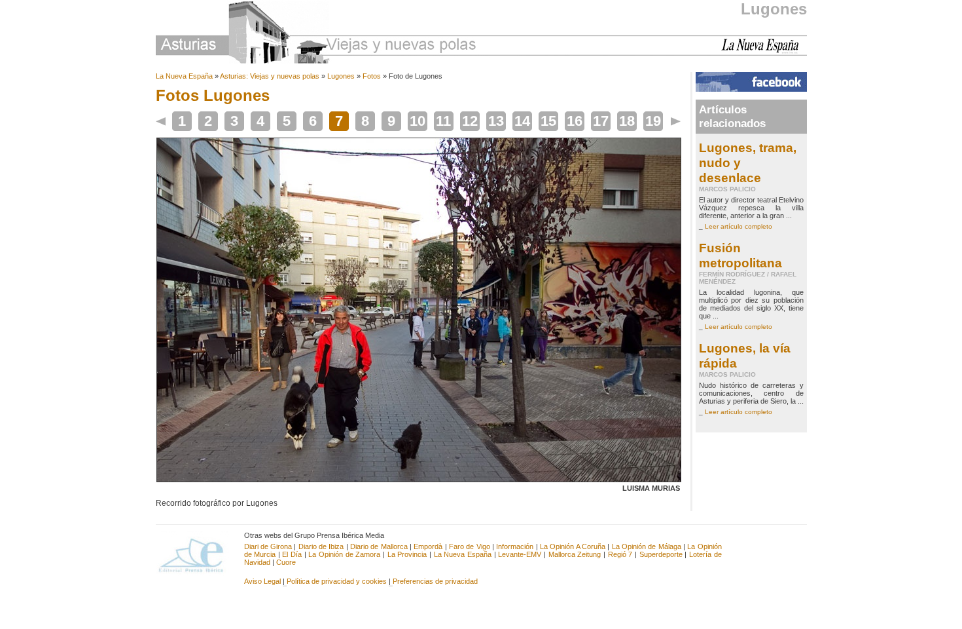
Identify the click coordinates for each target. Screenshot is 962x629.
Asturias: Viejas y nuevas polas (269, 76)
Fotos (372, 76)
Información (514, 546)
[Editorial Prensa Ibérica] (197, 554)
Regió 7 (620, 554)
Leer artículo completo (738, 226)
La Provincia (407, 554)
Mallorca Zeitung (574, 554)
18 (627, 121)
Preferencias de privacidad (435, 581)
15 (548, 121)
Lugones (774, 9)
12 (470, 121)
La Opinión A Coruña (572, 546)
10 (417, 121)
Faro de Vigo (469, 546)
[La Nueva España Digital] (764, 51)
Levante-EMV (519, 554)
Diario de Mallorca (379, 546)
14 (522, 121)
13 (496, 121)
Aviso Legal (262, 581)
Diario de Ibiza (321, 546)
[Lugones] (418, 479)
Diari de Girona (268, 546)
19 (653, 121)
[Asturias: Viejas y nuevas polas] (316, 34)
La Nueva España (184, 76)
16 (574, 121)
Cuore (286, 562)
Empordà (428, 546)
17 (601, 121)
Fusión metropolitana (740, 255)
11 (443, 121)
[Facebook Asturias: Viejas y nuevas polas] (751, 89)
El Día (292, 554)
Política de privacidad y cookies (337, 581)
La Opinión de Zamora (344, 554)
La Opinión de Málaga (647, 546)
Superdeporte (661, 554)
